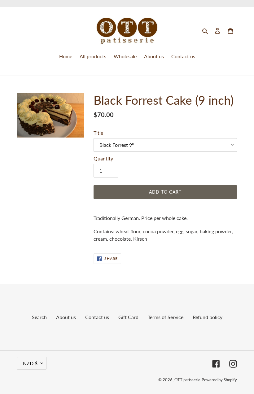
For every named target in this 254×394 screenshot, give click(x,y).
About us (66, 317)
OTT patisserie (187, 379)
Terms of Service (165, 317)
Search (39, 317)
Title (98, 133)
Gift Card (128, 317)
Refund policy (207, 317)
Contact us (97, 317)
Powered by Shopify (219, 379)
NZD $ (30, 363)
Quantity (103, 158)
